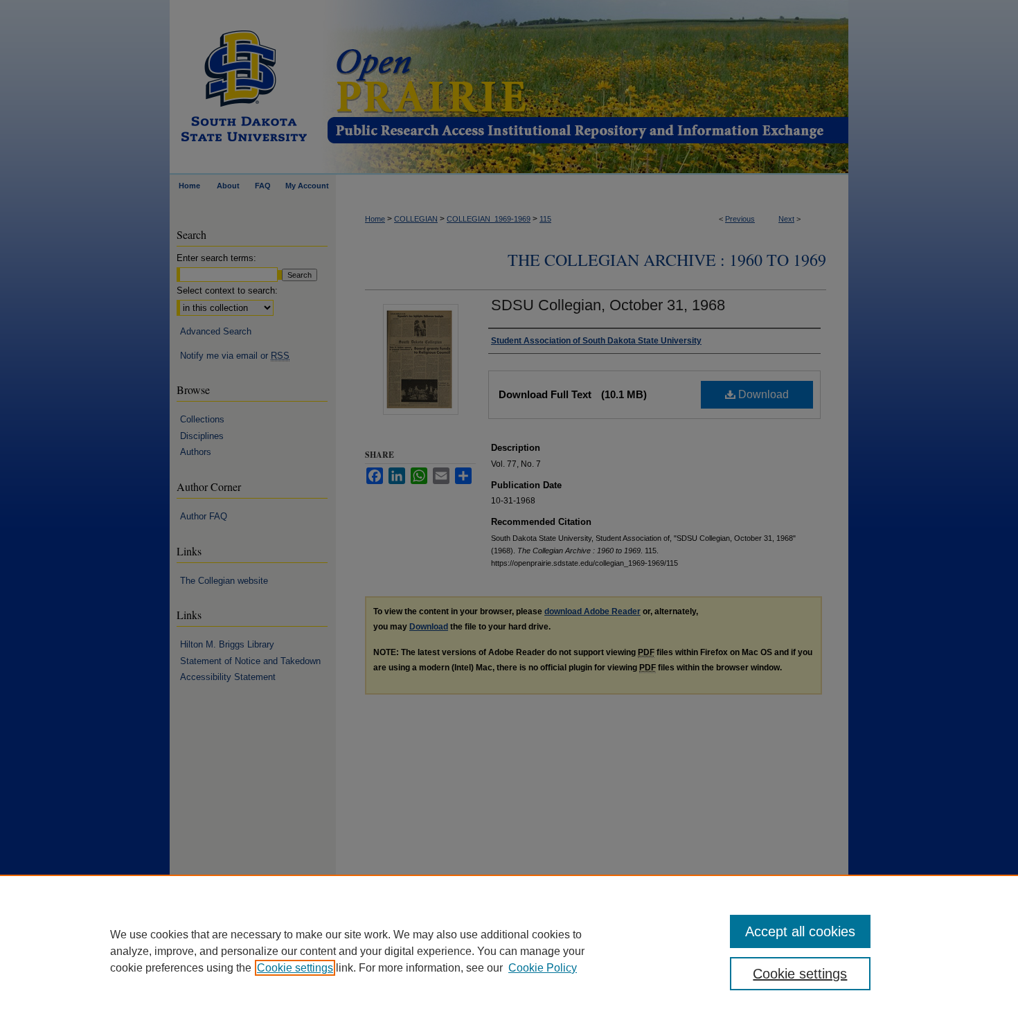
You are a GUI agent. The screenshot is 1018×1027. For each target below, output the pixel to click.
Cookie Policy (542, 968)
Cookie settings (295, 968)
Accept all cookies (800, 931)
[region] (509, 951)
